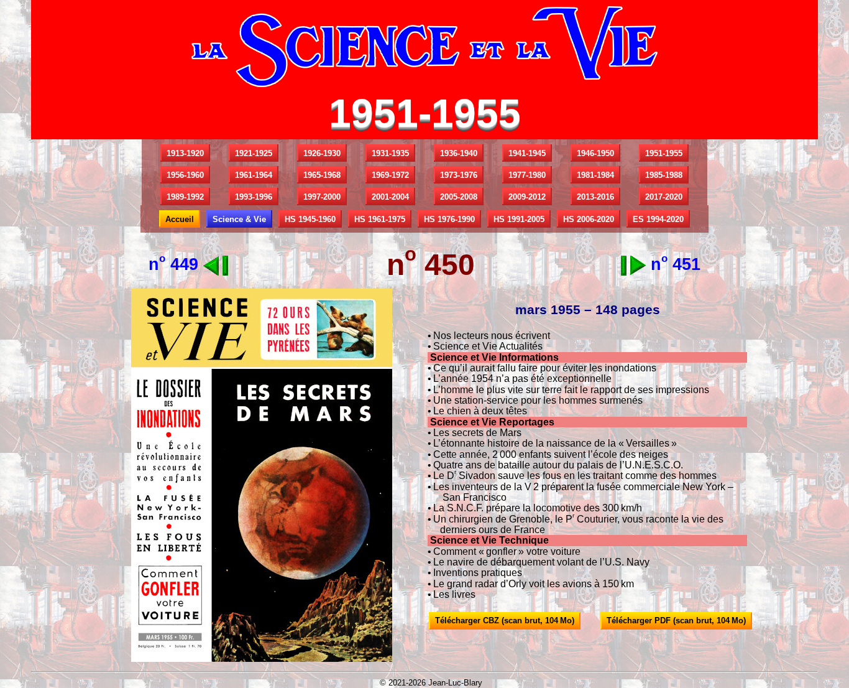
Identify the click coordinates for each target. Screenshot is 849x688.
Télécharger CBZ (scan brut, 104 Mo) (504, 620)
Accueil (179, 219)
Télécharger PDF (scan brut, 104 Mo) (676, 620)
